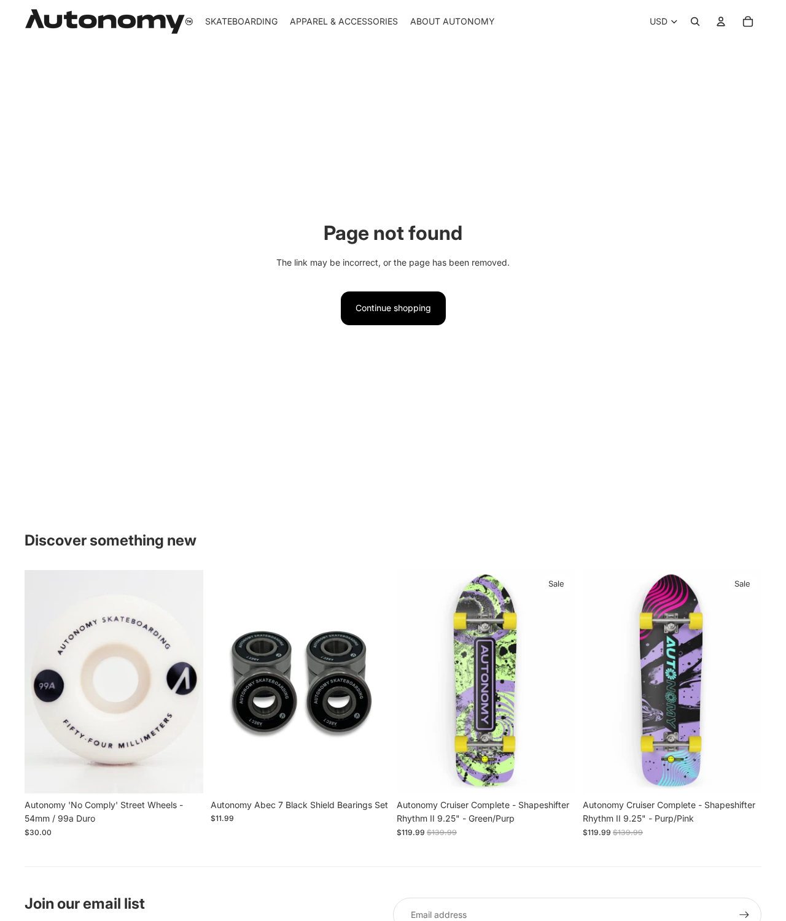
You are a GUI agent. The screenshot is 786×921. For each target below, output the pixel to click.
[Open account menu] (720, 21)
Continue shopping (393, 308)
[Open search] (695, 21)
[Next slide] (184, 681)
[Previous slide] (43, 681)
